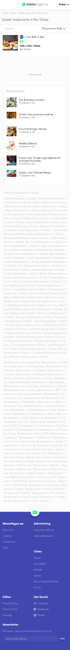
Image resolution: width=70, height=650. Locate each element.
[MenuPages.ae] (35, 4)
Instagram (42, 603)
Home (5, 13)
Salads (37, 45)
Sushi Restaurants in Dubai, (48, 269)
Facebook (43, 609)
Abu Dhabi (40, 564)
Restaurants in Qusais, (43, 481)
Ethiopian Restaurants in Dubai (28, 356)
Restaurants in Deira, (24, 390)
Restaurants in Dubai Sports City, (41, 425)
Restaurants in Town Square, (21, 497)
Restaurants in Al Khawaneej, (27, 366)
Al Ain (37, 587)
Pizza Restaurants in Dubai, (35, 230)
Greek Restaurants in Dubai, (30, 289)
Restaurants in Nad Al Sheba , (28, 473)
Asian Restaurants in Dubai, (43, 222)
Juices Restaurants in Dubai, (21, 273)
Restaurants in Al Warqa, (31, 374)
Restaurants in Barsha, (40, 378)
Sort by (9, 28)
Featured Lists (16, 91)
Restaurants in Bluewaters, (48, 382)
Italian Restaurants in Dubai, (23, 210)
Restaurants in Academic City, (22, 362)
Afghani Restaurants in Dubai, (25, 333)
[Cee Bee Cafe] (10, 42)
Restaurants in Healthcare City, (38, 437)
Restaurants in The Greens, (49, 493)
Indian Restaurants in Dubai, (33, 202)
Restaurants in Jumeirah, (48, 445)
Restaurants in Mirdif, (49, 461)
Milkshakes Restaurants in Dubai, (34, 297)
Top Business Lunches (31, 100)
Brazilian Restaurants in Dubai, (35, 337)
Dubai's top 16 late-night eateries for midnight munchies (40, 159)
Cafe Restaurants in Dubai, (20, 198)
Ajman (37, 575)
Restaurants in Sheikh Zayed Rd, (45, 489)
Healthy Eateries (28, 143)
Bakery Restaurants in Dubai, (46, 234)
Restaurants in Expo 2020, (33, 433)
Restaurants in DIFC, (50, 390)
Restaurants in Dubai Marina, (47, 414)
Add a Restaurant (43, 536)
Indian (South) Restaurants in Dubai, (42, 250)
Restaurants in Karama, (40, 457)
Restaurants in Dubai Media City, (24, 418)
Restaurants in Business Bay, (21, 386)
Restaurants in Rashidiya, (45, 485)
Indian (29, 45)
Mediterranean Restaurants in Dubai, (27, 238)
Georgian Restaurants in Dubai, (38, 349)
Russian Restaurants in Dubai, (34, 317)
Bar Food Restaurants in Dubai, (45, 242)
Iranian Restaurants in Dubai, (31, 277)
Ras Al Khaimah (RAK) (46, 581)
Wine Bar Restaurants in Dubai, (44, 309)
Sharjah (38, 569)
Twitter (41, 615)
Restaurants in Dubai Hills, (20, 402)
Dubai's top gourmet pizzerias (36, 114)
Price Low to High (52, 28)
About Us (8, 530)
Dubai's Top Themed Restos (35, 172)
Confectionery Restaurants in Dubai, (26, 254)
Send (62, 638)
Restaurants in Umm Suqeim (31, 501)
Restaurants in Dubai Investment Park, (34, 410)
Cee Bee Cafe (34, 37)
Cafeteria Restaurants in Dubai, (42, 281)
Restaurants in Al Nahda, (32, 370)
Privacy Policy (10, 603)
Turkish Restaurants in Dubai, (44, 258)
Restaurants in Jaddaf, (50, 441)
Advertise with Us (44, 530)
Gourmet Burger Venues (32, 129)
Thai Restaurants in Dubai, (34, 265)
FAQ (5, 548)
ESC (54, 19)
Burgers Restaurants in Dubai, (31, 218)
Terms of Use (10, 609)
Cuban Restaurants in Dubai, (29, 345)
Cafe (22, 45)
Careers (7, 536)
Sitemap (7, 615)
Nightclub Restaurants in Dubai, (27, 305)
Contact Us (9, 542)
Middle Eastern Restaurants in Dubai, (29, 325)
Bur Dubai (25, 49)
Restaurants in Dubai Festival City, (44, 398)
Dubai (62, 4)
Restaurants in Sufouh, (18, 493)
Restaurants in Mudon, (47, 465)
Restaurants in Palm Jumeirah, (38, 477)
